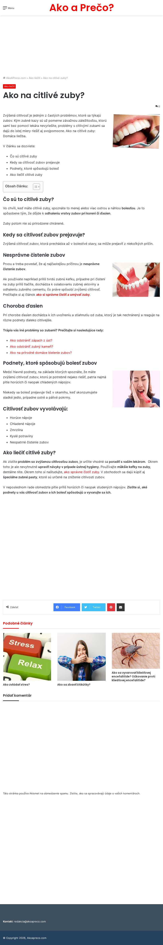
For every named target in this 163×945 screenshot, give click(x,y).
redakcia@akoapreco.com (30, 921)
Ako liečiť (34, 77)
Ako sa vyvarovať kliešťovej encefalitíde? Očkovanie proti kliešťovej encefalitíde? (133, 676)
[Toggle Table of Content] (34, 186)
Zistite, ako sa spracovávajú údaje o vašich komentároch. (105, 793)
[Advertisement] (81, 46)
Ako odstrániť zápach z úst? (31, 340)
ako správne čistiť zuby (81, 472)
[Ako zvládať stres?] (27, 657)
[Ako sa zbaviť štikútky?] (81, 657)
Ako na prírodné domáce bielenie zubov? (41, 353)
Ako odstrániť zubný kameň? (31, 346)
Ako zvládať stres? (16, 685)
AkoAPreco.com (15, 77)
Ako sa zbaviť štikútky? (73, 685)
